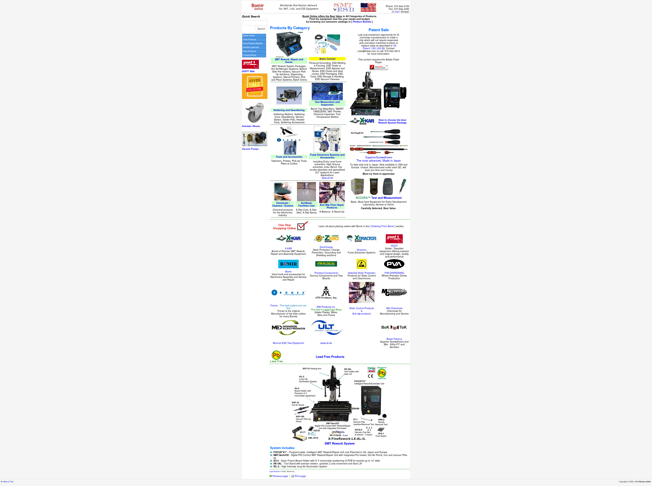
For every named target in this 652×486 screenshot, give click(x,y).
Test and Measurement (386, 198)
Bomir (288, 271)
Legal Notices (274, 471)
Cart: (397, 11)
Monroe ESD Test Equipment (288, 343)
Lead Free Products (330, 356)
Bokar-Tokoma (394, 339)
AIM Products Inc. (326, 306)
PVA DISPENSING (394, 272)
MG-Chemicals (394, 308)
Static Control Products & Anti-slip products (361, 310)
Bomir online (645, 481)
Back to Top (8, 481)
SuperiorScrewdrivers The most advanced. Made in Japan (378, 158)
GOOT (394, 245)
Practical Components (326, 272)
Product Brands (362, 21)
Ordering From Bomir (382, 226)
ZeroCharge (326, 247)
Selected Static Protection (361, 272)
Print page (300, 476)
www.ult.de (327, 177)
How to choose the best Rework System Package (392, 121)
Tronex (274, 305)
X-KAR (288, 248)
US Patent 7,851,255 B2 (379, 47)
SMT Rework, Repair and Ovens (289, 61)
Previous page (280, 476)
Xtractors (361, 249)
